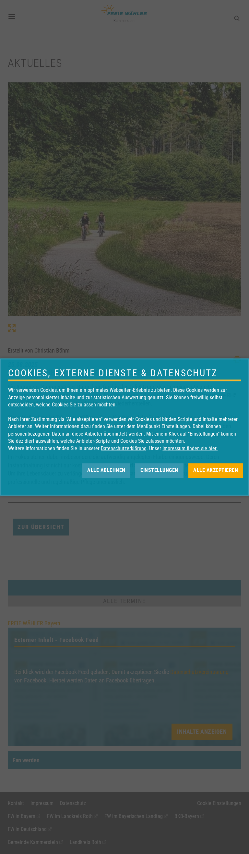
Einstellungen (159, 470)
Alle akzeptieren (215, 470)
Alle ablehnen (106, 470)
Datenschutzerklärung (124, 448)
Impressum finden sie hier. (190, 448)
